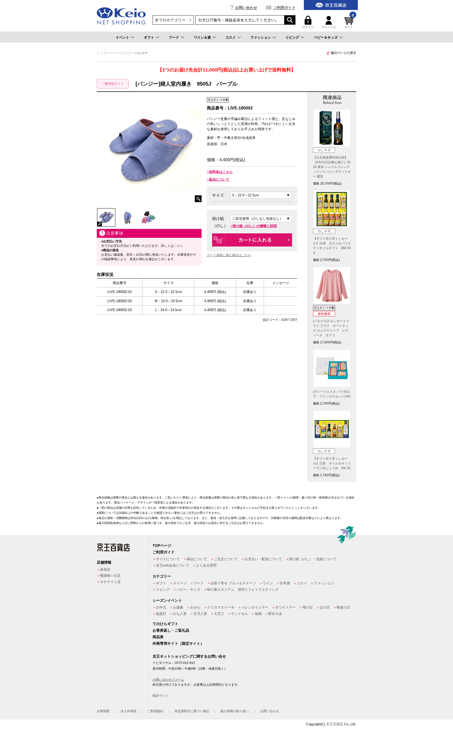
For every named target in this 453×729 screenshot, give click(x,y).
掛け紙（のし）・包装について (313, 559)
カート (349, 22)
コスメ (230, 37)
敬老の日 (343, 607)
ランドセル (239, 614)
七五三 (219, 614)
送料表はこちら (221, 172)
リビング (292, 37)
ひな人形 (180, 614)
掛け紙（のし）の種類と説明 (255, 226)
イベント (122, 37)
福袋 (258, 614)
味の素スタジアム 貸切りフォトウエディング (243, 589)
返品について (219, 179)
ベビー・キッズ (188, 589)
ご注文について (226, 559)
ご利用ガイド (284, 8)
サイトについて (168, 559)
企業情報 (103, 711)
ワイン (268, 583)
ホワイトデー (285, 607)
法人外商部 (128, 711)
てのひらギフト (165, 624)
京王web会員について (172, 565)
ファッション (260, 37)
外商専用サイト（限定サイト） (178, 643)
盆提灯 (161, 614)
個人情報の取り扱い (234, 711)
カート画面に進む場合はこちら (229, 255)
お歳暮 (178, 607)
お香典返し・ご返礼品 (171, 630)
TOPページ (162, 545)
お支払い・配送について (263, 559)
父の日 (325, 607)
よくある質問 (206, 565)
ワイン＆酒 (202, 37)
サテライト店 (110, 582)
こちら (178, 246)
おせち (195, 607)
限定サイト (160, 695)
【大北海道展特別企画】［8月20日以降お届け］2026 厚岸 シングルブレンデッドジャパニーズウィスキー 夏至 (332, 167)
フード (174, 37)
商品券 (158, 637)
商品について (197, 559)
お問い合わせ (246, 8)
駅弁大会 (275, 614)
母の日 (308, 607)
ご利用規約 (155, 711)
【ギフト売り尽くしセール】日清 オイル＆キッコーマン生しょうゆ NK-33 (332, 463)
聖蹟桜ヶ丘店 (110, 576)
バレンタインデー (254, 607)
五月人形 (200, 614)
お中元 (161, 607)
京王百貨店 (334, 724)
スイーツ (180, 583)
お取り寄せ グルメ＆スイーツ (233, 583)
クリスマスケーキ (220, 607)
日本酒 (285, 583)
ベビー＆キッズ (326, 37)
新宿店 (105, 569)
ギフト (149, 37)
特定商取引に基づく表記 (192, 711)
